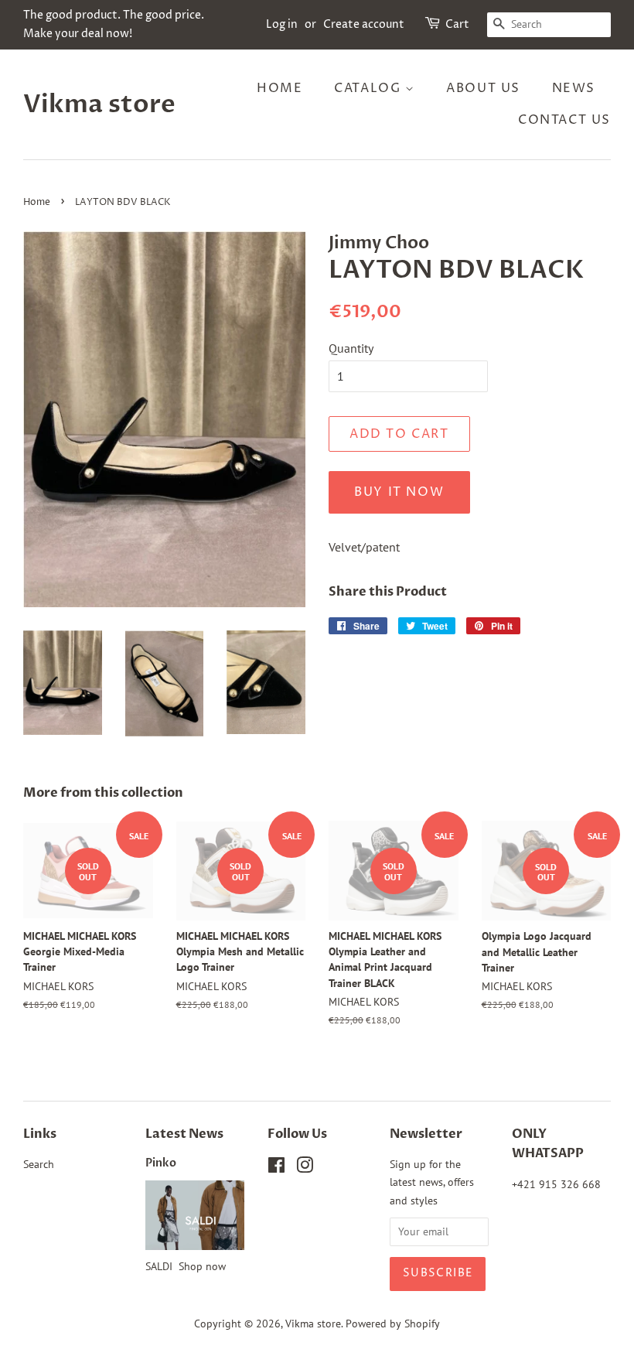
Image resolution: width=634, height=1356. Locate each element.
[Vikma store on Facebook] (276, 1168)
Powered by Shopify (393, 1323)
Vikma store (99, 104)
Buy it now (399, 491)
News (573, 88)
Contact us (564, 119)
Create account (363, 24)
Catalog (369, 88)
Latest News (184, 1134)
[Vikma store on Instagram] (304, 1168)
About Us (483, 88)
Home (279, 88)
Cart (457, 24)
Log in (282, 24)
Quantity (351, 348)
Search (38, 1164)
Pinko (160, 1163)
